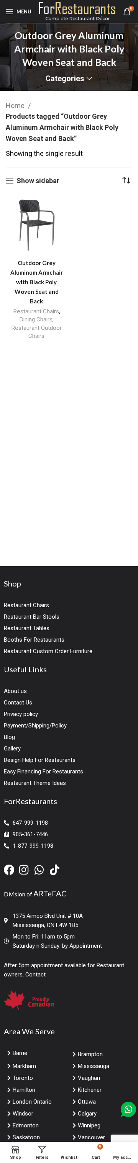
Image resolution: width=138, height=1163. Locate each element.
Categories (65, 79)
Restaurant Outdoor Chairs (36, 332)
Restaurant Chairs (36, 311)
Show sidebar (37, 181)
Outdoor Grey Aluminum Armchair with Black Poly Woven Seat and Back (36, 282)
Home (16, 106)
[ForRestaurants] (77, 11)
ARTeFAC (50, 893)
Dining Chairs (36, 319)
